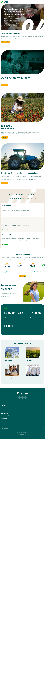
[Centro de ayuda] (12, 370)
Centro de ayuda (9, 378)
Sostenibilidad (8, 205)
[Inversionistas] (12, 352)
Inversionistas (8, 234)
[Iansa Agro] (33, 265)
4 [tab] (38, 271)
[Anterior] (2, 271)
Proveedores (29, 360)
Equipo (2, 410)
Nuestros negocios (5, 415)
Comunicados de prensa (31, 378)
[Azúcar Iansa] (7, 265)
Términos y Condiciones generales (22, 432)
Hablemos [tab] (3, 424)
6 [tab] (41, 271)
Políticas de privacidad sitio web (22, 434)
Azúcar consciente (9, 220)
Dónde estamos (4, 413)
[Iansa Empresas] (22, 393)
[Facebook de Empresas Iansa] (19, 397)
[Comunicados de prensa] (33, 370)
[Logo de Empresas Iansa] (4, 2)
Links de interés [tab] (4, 428)
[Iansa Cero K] (20, 265)
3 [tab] (37, 271)
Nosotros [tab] (3, 402)
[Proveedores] (33, 352)
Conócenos (3, 405)
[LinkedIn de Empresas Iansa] (22, 397)
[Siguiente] (6, 271)
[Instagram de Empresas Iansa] (25, 397)
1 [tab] (34, 271)
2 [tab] (36, 271)
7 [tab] (43, 271)
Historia (3, 408)
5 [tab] (40, 271)
